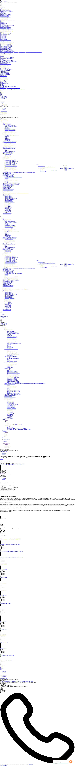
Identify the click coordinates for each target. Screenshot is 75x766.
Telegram (3, 109)
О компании (6, 433)
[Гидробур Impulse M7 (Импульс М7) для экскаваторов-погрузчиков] (12, 464)
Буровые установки (10, 370)
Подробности (2, 473)
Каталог (5, 328)
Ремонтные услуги (10, 427)
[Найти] (1, 5)
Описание (4, 478)
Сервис (5, 421)
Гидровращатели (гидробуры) (12, 363)
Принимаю (31, 764)
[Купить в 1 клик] (0, 537)
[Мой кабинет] (0, 313)
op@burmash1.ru (4, 105)
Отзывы (3, 479)
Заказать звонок (7, 447)
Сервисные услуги (10, 423)
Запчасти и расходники (11, 401)
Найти (2, 688)
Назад (7, 327)
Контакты (2, 668)
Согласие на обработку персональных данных (25, 681)
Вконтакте (4, 108)
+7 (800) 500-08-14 (4, 96)
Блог (1, 669)
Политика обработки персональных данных (9, 681)
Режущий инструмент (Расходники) (13, 358)
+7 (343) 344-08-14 (3, 98)
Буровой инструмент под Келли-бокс (13, 341)
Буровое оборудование (10, 331)
